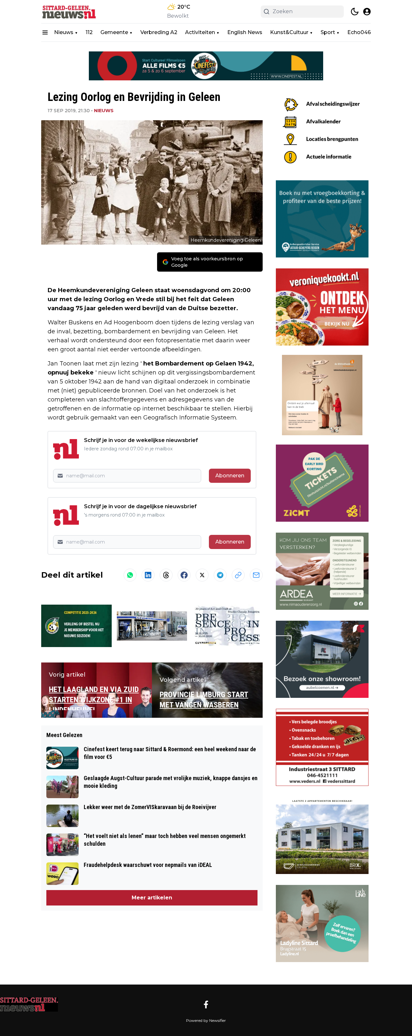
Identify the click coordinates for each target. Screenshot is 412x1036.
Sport (328, 32)
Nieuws (63, 32)
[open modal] (367, 11)
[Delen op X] (202, 575)
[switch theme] (354, 11)
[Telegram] (220, 575)
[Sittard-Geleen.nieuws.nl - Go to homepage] (29, 1004)
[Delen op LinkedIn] (148, 575)
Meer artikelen (152, 898)
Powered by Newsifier (206, 1020)
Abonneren (229, 476)
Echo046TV (362, 32)
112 (89, 32)
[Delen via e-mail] (256, 575)
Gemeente (114, 32)
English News (244, 32)
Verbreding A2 (158, 32)
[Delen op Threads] (166, 575)
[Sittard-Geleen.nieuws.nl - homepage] (70, 11)
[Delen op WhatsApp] (130, 575)
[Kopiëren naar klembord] (238, 575)
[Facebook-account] (206, 1004)
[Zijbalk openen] (45, 32)
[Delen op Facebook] (184, 575)
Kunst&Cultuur (289, 32)
